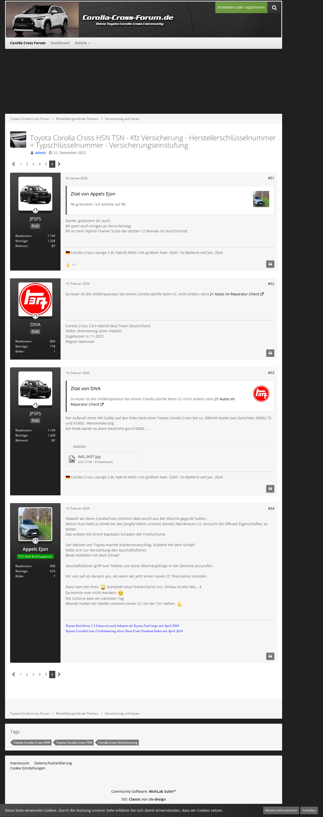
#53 (271, 372)
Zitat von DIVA (85, 388)
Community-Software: (143, 791)
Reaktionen (23, 236)
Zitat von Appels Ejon (93, 194)
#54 (271, 508)
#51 (271, 177)
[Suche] (274, 7)
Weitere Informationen (281, 810)
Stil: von (144, 799)
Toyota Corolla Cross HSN (31, 742)
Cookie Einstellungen (27, 768)
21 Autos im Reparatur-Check (234, 294)
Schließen (309, 810)
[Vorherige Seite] (13, 164)
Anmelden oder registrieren (241, 7)
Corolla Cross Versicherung (117, 742)
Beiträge (21, 241)
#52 (271, 283)
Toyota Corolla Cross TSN (74, 742)
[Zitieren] (270, 264)
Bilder (19, 351)
